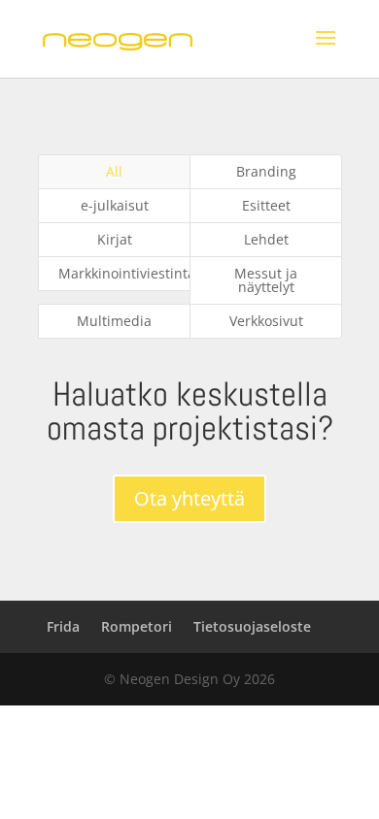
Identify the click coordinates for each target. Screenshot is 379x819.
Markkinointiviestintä (124, 273)
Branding (266, 171)
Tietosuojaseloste (252, 626)
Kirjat (114, 239)
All (114, 171)
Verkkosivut (266, 320)
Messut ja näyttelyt (265, 280)
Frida (63, 626)
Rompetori (136, 626)
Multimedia (114, 320)
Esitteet (266, 205)
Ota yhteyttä (189, 498)
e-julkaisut (115, 205)
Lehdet (266, 239)
